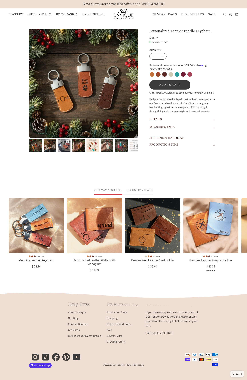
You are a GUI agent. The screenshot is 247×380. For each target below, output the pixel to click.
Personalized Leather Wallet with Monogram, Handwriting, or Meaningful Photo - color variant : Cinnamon (90, 256)
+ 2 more (98, 256)
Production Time (117, 312)
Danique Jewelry (117, 364)
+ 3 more (156, 256)
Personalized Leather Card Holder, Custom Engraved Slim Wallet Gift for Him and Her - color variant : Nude (146, 256)
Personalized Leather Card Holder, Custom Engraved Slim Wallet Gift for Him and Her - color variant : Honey (148, 256)
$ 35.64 (152, 266)
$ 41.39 (94, 269)
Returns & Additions (119, 324)
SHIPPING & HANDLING (166, 138)
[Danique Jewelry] (123, 14)
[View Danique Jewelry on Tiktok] (44, 355)
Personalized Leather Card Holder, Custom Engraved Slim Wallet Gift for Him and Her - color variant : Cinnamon (151, 256)
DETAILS (155, 119)
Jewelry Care (114, 336)
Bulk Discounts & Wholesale (84, 336)
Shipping (112, 318)
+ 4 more (40, 256)
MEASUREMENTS (162, 127)
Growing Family (116, 341)
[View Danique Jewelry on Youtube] (75, 355)
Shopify (140, 364)
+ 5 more (214, 256)
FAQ (109, 330)
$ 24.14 (36, 266)
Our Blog (73, 318)
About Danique (77, 312)
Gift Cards (74, 330)
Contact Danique (78, 324)
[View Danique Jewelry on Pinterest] (65, 355)
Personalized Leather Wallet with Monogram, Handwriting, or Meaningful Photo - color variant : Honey (88, 256)
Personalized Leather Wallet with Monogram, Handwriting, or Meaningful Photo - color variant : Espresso (93, 256)
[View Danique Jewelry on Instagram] (34, 355)
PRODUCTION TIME (164, 144)
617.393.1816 (164, 333)
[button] (67, 14)
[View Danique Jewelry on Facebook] (54, 355)
